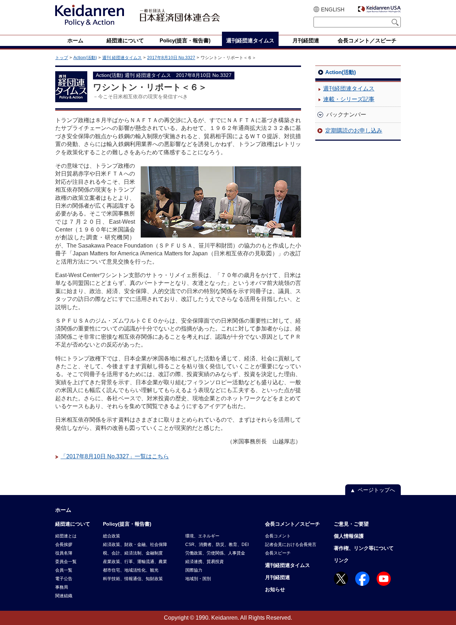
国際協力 (193, 570)
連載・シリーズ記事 (348, 99)
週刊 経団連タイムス (122, 57)
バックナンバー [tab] (346, 114)
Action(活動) (85, 57)
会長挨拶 (63, 544)
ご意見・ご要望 (351, 524)
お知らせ (275, 589)
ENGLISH (332, 9)
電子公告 (63, 578)
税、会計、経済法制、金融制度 (133, 553)
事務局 (61, 587)
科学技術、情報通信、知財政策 (133, 578)
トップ (61, 57)
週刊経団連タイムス (348, 88)
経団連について (72, 524)
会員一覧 (63, 570)
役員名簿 (63, 553)
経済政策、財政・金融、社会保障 (135, 544)
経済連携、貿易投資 (204, 561)
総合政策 (111, 535)
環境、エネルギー (202, 535)
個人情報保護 (349, 536)
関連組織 (63, 595)
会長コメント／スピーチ (292, 524)
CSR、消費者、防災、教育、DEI (217, 544)
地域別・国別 (198, 578)
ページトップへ (376, 490)
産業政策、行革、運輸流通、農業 (135, 561)
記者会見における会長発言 (290, 544)
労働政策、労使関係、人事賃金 (215, 553)
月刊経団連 (277, 577)
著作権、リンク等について (364, 548)
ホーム (63, 510)
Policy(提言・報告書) (127, 524)
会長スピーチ (278, 553)
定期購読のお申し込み (353, 130)
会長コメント (278, 535)
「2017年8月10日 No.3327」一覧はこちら (115, 456)
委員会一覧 (66, 561)
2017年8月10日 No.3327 (171, 57)
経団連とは (66, 535)
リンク (341, 560)
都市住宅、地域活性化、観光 (131, 570)
